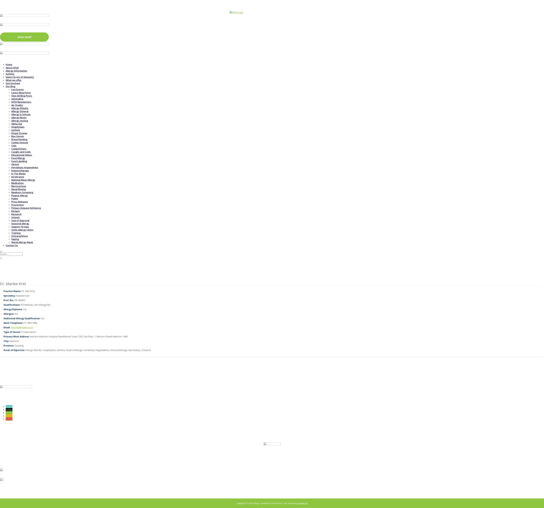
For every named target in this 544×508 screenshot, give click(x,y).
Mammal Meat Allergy (23, 180)
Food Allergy (18, 158)
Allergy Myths (19, 117)
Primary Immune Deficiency (26, 208)
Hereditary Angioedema (24, 167)
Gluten (15, 164)
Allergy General (19, 111)
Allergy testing (19, 120)
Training (16, 233)
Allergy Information (16, 70)
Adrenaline (17, 98)
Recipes (15, 211)
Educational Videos (21, 155)
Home (9, 64)
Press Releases (19, 201)
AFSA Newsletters (21, 102)
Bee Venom (17, 136)
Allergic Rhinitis (19, 108)
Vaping (15, 239)
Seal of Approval (20, 220)
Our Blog (10, 86)
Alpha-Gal (16, 123)
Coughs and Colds (21, 151)
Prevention (17, 204)
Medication (17, 183)
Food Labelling (19, 161)
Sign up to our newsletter (39, 401)
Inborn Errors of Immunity (20, 77)
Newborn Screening (22, 192)
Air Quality (17, 105)
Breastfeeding (19, 139)
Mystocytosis (18, 186)
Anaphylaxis (18, 127)
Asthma (10, 74)
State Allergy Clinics (22, 229)
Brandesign (302, 503)
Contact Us (12, 245)
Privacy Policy (95, 489)
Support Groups (20, 226)
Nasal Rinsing (18, 189)
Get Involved (13, 83)
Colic (13, 145)
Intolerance (17, 176)
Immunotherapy (20, 170)
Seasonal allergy (20, 223)
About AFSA (12, 67)
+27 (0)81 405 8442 (15, 475)
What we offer (14, 80)
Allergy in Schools (21, 114)
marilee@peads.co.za (22, 327)
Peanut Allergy (19, 195)
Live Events (17, 89)
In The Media (18, 173)
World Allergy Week (22, 242)
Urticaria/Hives (19, 236)
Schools (15, 217)
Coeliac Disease (19, 142)
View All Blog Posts (21, 95)
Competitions (18, 148)
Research (16, 214)
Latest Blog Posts (21, 92)
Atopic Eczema (19, 133)
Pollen (14, 198)
